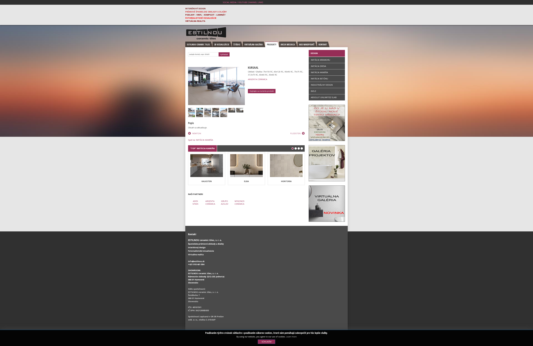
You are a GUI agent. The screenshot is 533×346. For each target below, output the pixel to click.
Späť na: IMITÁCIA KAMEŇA (200, 140)
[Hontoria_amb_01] (271, 155)
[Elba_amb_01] (231, 155)
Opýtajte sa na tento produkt (262, 91)
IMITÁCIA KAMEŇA (319, 72)
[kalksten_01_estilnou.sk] (191, 155)
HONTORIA (286, 181)
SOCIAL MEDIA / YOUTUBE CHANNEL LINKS (243, 2)
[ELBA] (246, 166)
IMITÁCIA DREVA (318, 66)
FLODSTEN (295, 133)
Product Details (191, 159)
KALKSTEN (207, 181)
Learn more (291, 336)
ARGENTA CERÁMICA (257, 79)
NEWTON (196, 133)
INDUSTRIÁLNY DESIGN (322, 85)
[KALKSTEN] (206, 166)
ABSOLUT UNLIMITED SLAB (324, 97)
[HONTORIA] (286, 166)
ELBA (246, 181)
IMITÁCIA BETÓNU (319, 78)
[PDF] (303, 67)
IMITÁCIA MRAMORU (320, 60)
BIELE (313, 91)
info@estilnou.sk (196, 261)
